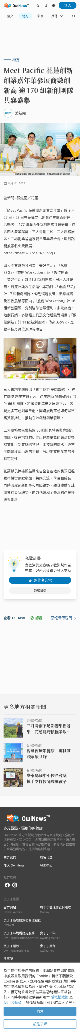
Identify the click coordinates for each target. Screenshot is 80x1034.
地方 (25, 16)
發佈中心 (46, 865)
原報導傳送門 (62, 618)
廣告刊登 (46, 857)
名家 (40, 16)
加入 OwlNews (14, 865)
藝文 (10, 16)
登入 (67, 5)
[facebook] (7, 885)
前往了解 (40, 1024)
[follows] (38, 5)
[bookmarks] (46, 5)
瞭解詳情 (40, 590)
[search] (73, 16)
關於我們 (10, 857)
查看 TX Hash (14, 618)
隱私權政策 (60, 997)
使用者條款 (13, 1002)
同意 (40, 1011)
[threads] (14, 885)
